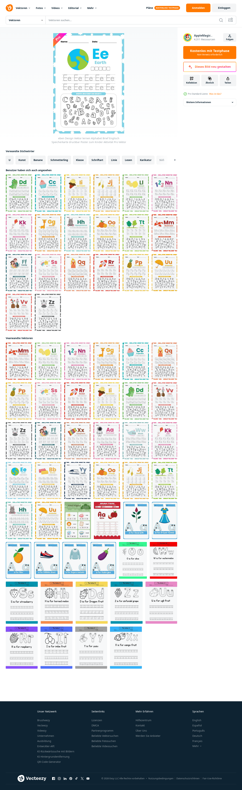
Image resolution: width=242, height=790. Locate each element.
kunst (22, 160)
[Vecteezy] (9, 7)
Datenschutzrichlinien (188, 778)
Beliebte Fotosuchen (104, 741)
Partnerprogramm (102, 730)
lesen (128, 160)
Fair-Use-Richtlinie (212, 778)
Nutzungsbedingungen (160, 778)
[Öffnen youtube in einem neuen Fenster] (88, 778)
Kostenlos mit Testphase (209, 52)
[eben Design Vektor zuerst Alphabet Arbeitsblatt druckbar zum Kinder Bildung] (77, 520)
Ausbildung (44, 741)
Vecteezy (42, 725)
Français (197, 741)
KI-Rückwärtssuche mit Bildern (55, 751)
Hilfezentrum (143, 720)
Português (198, 730)
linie (114, 160)
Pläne (149, 7)
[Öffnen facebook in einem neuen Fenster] (53, 778)
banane (38, 160)
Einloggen (224, 7)
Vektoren (21, 8)
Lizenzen (97, 720)
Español (197, 725)
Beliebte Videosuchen (105, 746)
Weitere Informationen (198, 102)
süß (161, 160)
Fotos (39, 8)
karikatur (146, 160)
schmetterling (59, 160)
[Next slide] (172, 160)
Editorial (73, 8)
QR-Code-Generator (49, 761)
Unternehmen (45, 735)
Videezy (41, 730)
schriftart (97, 160)
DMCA (95, 725)
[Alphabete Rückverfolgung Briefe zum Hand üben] (133, 560)
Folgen (229, 39)
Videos (55, 8)
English (196, 720)
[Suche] (221, 20)
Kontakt (140, 725)
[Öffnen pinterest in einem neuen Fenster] (70, 778)
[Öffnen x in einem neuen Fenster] (82, 778)
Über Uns (141, 730)
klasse (80, 160)
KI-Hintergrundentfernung (53, 756)
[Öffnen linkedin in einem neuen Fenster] (65, 778)
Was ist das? (215, 93)
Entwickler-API (45, 746)
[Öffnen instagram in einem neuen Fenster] (59, 778)
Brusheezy (43, 720)
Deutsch (197, 735)
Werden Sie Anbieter (148, 735)
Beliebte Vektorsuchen (105, 735)
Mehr (90, 8)
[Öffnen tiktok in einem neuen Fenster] (76, 778)
